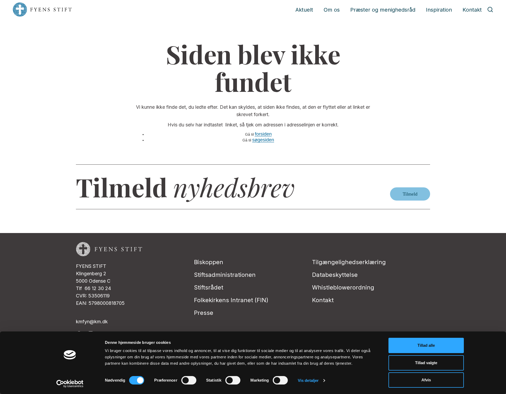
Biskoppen (208, 262)
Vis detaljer (308, 380)
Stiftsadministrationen (225, 275)
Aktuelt (304, 10)
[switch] (188, 380)
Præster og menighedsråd (382, 10)
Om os (332, 10)
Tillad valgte (426, 362)
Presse (203, 313)
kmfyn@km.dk (92, 321)
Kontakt (472, 10)
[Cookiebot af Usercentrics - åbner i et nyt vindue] (70, 384)
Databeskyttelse (335, 275)
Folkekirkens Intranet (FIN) (231, 300)
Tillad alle (426, 345)
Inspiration (439, 10)
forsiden (263, 134)
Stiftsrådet (208, 287)
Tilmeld (410, 194)
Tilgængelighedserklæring (349, 262)
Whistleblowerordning (343, 287)
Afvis (426, 380)
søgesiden (263, 140)
